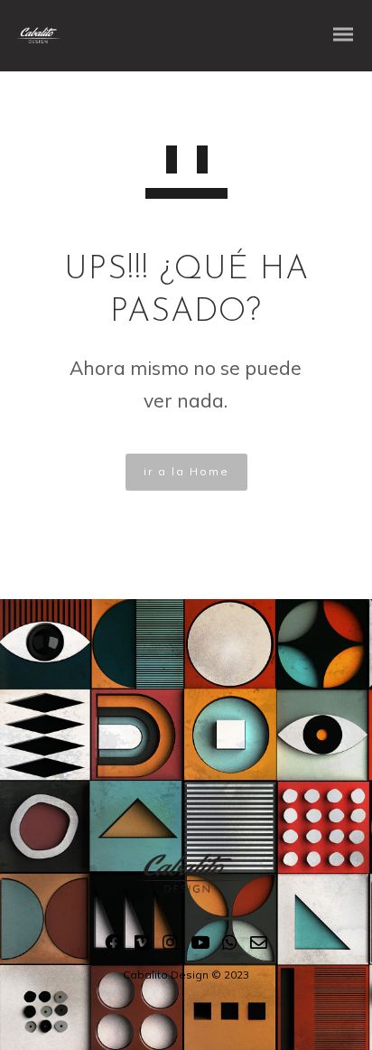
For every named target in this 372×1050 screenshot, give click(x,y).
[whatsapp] (230, 946)
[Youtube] (200, 946)
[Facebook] (113, 946)
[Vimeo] (142, 946)
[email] (259, 946)
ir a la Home (186, 471)
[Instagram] (170, 946)
